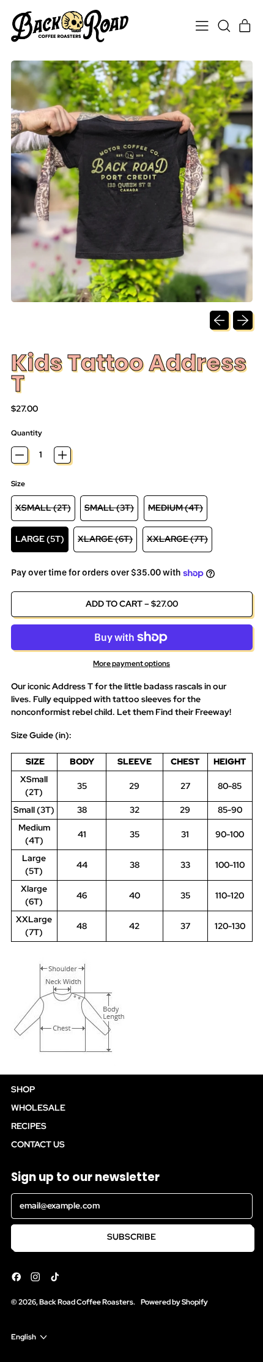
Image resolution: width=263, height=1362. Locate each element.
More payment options (131, 663)
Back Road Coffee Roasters (86, 1302)
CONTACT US (38, 1144)
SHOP (23, 1089)
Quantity (26, 432)
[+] (62, 455)
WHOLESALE (38, 1107)
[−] (19, 455)
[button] (223, 26)
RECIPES (28, 1125)
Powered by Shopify (174, 1302)
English (23, 1336)
